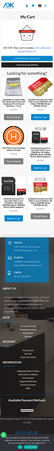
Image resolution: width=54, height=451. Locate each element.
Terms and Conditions (28, 374)
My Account (28, 350)
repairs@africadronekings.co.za (28, 265)
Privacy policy (31, 447)
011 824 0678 (24, 276)
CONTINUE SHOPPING (27, 65)
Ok (20, 447)
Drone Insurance (28, 384)
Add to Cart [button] (40, 117)
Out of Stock (14, 117)
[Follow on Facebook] (18, 433)
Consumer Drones (28, 326)
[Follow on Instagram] (30, 433)
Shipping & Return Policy (28, 371)
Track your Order (28, 357)
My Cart (28, 353)
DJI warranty (28, 378)
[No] (50, 442)
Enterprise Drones (28, 329)
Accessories (28, 333)
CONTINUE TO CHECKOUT (27, 58)
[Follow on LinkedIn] (35, 433)
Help (28, 388)
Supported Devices (28, 381)
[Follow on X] (24, 433)
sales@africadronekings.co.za (27, 261)
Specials (28, 336)
